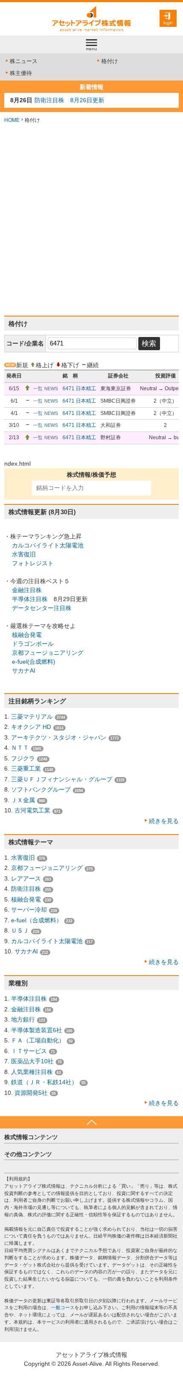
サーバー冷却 (29, 909)
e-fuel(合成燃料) (33, 661)
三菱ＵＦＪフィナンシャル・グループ (61, 779)
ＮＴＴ (20, 747)
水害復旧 (24, 554)
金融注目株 (27, 590)
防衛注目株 (26, 888)
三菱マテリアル (32, 716)
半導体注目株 (30, 599)
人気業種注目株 (32, 1071)
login (168, 22)
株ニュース (23, 61)
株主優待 (21, 73)
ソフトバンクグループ (41, 789)
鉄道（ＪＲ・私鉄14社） (44, 1082)
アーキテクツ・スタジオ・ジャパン (58, 737)
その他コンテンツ (28, 1154)
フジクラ (23, 758)
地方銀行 (23, 1019)
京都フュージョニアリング (47, 652)
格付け (109, 61)
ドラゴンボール (33, 643)
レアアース (26, 878)
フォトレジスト (33, 563)
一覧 (38, 388)
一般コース (62, 1307)
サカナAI (23, 670)
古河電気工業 (32, 810)
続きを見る (164, 821)
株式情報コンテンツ (31, 1137)
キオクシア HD (31, 726)
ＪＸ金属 (23, 800)
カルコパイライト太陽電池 (47, 545)
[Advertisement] (91, 219)
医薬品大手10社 (32, 1061)
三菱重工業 (26, 768)
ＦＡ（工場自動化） (38, 1040)
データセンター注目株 (41, 608)
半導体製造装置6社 (36, 1030)
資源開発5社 (31, 1092)
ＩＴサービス (29, 1051)
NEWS (51, 388)
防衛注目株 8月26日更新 (69, 100)
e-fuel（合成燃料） (36, 920)
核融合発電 (27, 634)
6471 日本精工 (79, 389)
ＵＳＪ (20, 930)
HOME (12, 120)
